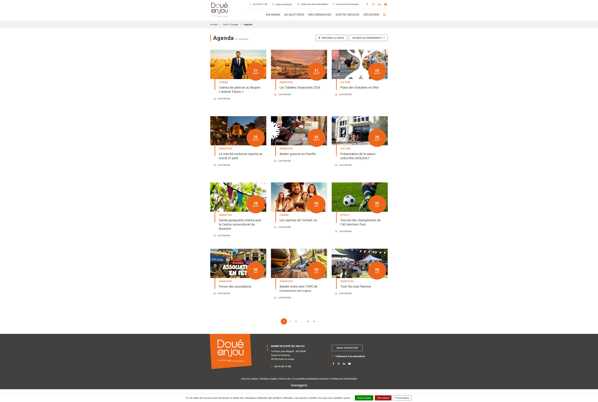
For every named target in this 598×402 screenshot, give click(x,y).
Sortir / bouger (347, 14)
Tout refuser (383, 398)
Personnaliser (402, 398)
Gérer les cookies (249, 379)
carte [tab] (333, 37)
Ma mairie (273, 14)
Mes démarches (319, 14)
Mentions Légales (268, 379)
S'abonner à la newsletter (350, 356)
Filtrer (367, 37)
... (302, 321)
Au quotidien (294, 14)
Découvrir (371, 14)
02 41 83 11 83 (283, 366)
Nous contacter (347, 347)
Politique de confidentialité (344, 379)
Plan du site (285, 379)
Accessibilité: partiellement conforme (311, 379)
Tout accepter (364, 398)
